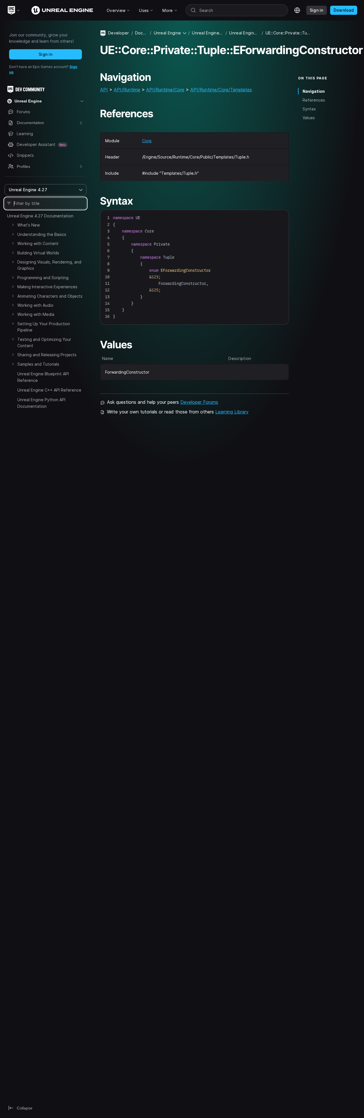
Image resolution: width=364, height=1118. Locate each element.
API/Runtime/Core (165, 89)
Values (309, 117)
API (104, 89)
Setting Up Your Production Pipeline (43, 326)
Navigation (314, 91)
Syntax (309, 108)
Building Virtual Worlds (38, 252)
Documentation (141, 32)
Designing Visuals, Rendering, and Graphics (49, 265)
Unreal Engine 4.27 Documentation (40, 215)
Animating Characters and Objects (49, 296)
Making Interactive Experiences (47, 286)
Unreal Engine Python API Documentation (41, 402)
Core (147, 140)
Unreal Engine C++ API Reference (49, 390)
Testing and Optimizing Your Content (44, 342)
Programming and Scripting (43, 277)
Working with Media (35, 314)
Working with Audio (35, 305)
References (314, 100)
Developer (118, 32)
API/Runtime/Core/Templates (221, 89)
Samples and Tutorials (38, 364)
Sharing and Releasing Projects (46, 354)
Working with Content (38, 243)
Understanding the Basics (41, 234)
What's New (28, 225)
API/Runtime (127, 89)
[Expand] (13, 225)
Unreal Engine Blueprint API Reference (43, 376)
